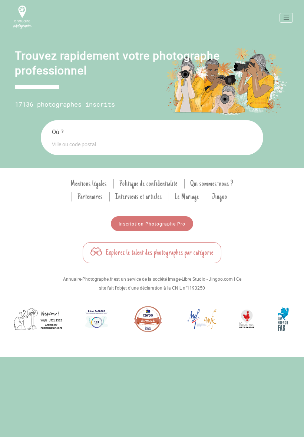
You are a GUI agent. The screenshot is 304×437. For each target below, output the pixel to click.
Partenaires (90, 196)
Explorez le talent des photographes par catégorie (159, 252)
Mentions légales (89, 183)
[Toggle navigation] (286, 18)
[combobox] (152, 144)
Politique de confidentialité (148, 183)
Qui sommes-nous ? (212, 183)
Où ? (58, 132)
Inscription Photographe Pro (152, 224)
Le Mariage (187, 196)
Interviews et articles (138, 196)
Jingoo (219, 196)
